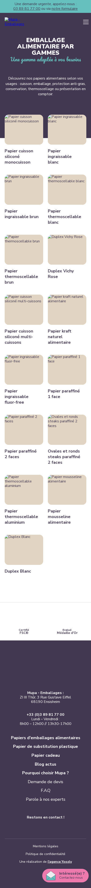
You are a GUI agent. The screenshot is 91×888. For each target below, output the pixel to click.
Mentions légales (45, 846)
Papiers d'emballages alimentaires (45, 738)
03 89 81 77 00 (26, 8)
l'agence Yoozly (60, 861)
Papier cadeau (46, 755)
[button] (86, 22)
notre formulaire (65, 8)
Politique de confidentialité (45, 854)
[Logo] (21, 21)
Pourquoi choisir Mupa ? (45, 773)
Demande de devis (45, 782)
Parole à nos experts (45, 799)
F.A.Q (45, 790)
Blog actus (45, 764)
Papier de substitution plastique (45, 746)
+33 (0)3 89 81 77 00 (45, 714)
